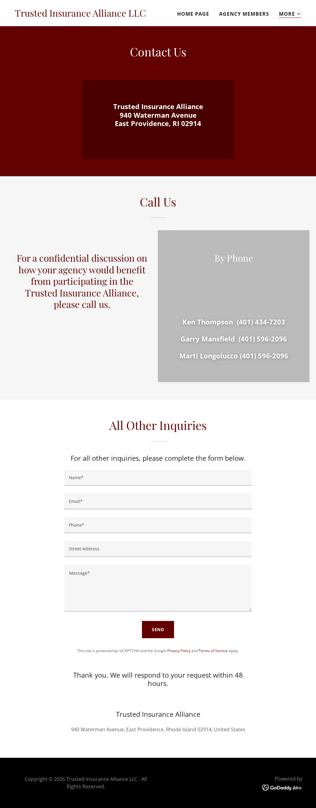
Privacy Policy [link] (178, 650)
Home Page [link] (193, 13)
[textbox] (158, 478)
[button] (290, 14)
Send (158, 629)
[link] (80, 14)
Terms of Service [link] (213, 650)
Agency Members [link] (244, 13)
